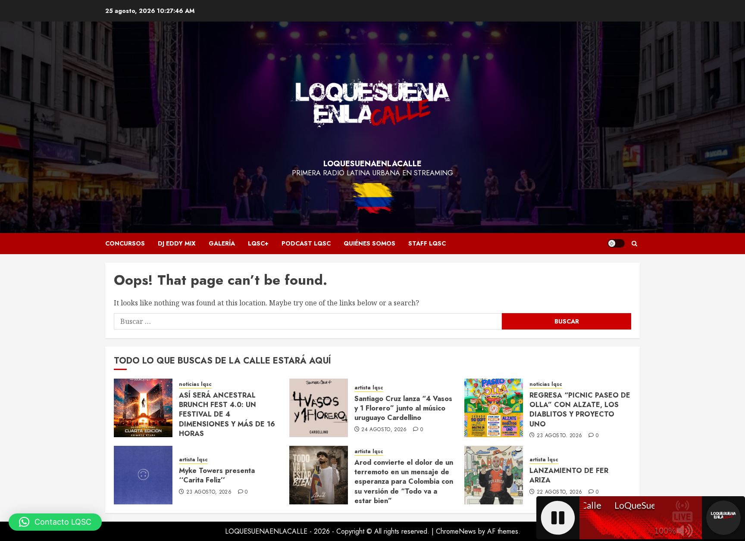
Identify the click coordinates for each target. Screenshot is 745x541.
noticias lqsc (195, 384)
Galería (222, 243)
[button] (634, 243)
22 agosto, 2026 (559, 492)
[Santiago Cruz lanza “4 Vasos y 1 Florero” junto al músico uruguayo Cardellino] (318, 408)
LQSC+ (258, 243)
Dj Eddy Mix (177, 243)
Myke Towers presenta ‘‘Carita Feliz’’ (217, 475)
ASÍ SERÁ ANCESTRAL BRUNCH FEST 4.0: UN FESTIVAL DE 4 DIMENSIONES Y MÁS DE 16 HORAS (227, 414)
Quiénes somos (369, 243)
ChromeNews (456, 531)
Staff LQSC (427, 243)
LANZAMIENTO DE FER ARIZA (568, 475)
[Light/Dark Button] (616, 243)
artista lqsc (368, 388)
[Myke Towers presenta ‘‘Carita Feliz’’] (143, 475)
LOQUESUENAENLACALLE (372, 163)
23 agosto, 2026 (559, 435)
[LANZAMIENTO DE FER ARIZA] (493, 475)
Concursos (125, 243)
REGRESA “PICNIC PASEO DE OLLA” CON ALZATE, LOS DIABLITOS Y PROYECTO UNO (579, 409)
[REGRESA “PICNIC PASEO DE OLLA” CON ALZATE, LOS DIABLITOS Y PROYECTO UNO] (493, 408)
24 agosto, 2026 (384, 429)
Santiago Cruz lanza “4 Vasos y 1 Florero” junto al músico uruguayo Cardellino (403, 408)
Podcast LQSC (306, 243)
